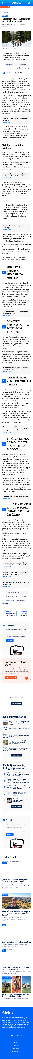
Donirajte (16, 1043)
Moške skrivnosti (7, 977)
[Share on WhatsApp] (28, 68)
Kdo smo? (16, 1045)
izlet (4, 925)
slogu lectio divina (20, 413)
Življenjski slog (5, 12)
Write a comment (16, 703)
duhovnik (5, 894)
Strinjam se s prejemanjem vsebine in (16, 636)
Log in (21, 697)
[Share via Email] (25, 68)
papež (4, 863)
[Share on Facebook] (17, 68)
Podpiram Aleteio (10, 677)
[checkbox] (6, 636)
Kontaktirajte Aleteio (16, 1051)
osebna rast (5, 603)
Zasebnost (16, 1054)
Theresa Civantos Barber (20, 24)
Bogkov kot (25, 285)
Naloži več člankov (16, 755)
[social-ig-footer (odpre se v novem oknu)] (21, 1035)
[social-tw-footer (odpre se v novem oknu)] (18, 1035)
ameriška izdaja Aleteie (14, 556)
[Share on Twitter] (22, 68)
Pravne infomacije (16, 1048)
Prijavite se (9, 640)
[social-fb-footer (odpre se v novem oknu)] (15, 1035)
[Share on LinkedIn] (19, 68)
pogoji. (23, 636)
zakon (4, 950)
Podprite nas (4, 7)
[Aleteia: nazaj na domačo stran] (16, 2)
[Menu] (6, 3)
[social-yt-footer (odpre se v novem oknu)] (12, 1035)
